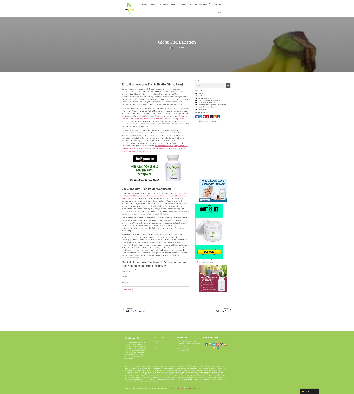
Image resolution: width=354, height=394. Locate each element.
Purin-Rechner (163, 4)
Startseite (144, 4)
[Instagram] (211, 116)
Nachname (125, 282)
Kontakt (183, 4)
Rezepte (153, 4)
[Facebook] (197, 116)
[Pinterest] (207, 116)
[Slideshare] (218, 116)
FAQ (190, 4)
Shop (219, 12)
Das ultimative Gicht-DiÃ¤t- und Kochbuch (208, 4)
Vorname (124, 276)
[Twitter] (200, 116)
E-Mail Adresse (126, 271)
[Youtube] (204, 116)
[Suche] (228, 85)
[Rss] (215, 116)
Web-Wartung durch (176, 388)
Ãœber (173, 4)
